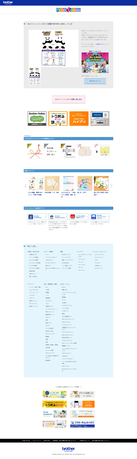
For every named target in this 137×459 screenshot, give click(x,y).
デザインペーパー (50, 353)
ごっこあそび (65, 308)
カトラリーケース (99, 254)
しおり (47, 303)
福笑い (63, 313)
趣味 (61, 251)
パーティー (30, 284)
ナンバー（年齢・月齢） (35, 287)
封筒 (47, 342)
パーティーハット (33, 292)
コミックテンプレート (51, 309)
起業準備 (48, 360)
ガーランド (81, 262)
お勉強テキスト (49, 306)
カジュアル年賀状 (33, 260)
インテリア (80, 251)
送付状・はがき (49, 331)
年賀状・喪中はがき (33, 251)
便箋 (47, 339)
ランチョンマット (99, 257)
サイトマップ (37, 440)
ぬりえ (63, 287)
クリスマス (32, 295)
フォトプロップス (33, 289)
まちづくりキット (66, 353)
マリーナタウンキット (67, 332)
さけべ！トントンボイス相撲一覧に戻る (68, 99)
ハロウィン (32, 298)
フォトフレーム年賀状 (34, 263)
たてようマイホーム (67, 340)
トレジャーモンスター (67, 358)
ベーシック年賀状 (33, 257)
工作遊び (64, 302)
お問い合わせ (26, 440)
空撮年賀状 (32, 271)
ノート (47, 295)
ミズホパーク (65, 311)
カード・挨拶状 (48, 251)
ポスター (48, 325)
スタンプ (48, 317)
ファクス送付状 (49, 328)
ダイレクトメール (50, 333)
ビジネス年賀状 (33, 265)
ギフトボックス (33, 303)
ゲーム (63, 300)
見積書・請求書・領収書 (52, 344)
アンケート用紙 (49, 350)
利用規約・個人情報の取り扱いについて (64, 440)
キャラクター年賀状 (34, 268)
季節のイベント (33, 301)
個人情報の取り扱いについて (100, 440)
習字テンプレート (50, 311)
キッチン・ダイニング (99, 251)
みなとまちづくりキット (68, 335)
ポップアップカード (51, 263)
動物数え (64, 297)
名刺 (47, 320)
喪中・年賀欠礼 (33, 276)
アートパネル (81, 264)
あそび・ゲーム (64, 284)
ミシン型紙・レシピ (67, 265)
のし (47, 287)
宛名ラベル (48, 322)
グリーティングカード (51, 257)
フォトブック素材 (66, 268)
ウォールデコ (81, 259)
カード (47, 254)
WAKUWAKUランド (67, 337)
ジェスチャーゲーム (67, 305)
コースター (97, 263)
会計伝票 (48, 347)
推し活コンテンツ (66, 254)
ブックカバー (49, 301)
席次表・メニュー (33, 306)
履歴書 (47, 336)
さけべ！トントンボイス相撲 (69, 343)
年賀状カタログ (33, 254)
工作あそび (65, 356)
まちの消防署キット (67, 316)
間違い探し (65, 289)
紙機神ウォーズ (66, 346)
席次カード (48, 265)
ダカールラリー (66, 366)
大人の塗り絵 (65, 263)
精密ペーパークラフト (67, 260)
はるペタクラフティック (68, 319)
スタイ (96, 260)
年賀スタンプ (32, 273)
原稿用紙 (48, 298)
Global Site (47, 440)
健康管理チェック (50, 314)
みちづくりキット (66, 322)
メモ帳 (47, 289)
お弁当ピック (98, 265)
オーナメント (81, 270)
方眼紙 (47, 292)
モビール (80, 267)
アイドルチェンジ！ (67, 324)
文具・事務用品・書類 (50, 284)
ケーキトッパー (99, 268)
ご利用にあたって (84, 440)
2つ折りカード (49, 260)
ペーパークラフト (66, 257)
